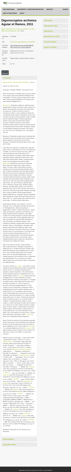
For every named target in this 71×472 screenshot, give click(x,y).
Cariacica (31, 367)
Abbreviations (8, 439)
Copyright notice (9, 444)
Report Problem (50, 47)
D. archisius (31, 326)
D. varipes (19, 266)
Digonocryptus (7, 341)
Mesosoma (6, 105)
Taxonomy (48, 20)
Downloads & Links (51, 36)
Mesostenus (16, 349)
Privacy (41, 470)
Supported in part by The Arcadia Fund (28, 470)
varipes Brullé (25, 349)
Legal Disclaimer (48, 470)
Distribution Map (50, 26)
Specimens (48, 31)
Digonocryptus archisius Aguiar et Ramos (16, 82)
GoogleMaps (6, 372)
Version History (50, 42)
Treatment (7, 78)
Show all (5, 73)
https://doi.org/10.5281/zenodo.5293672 (22, 42)
